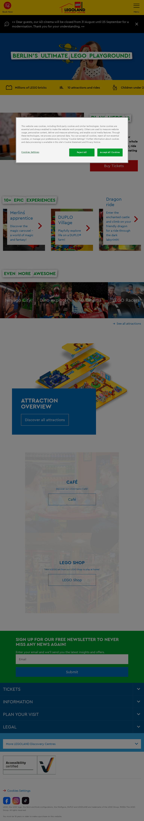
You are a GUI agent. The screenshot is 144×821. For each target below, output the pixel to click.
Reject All (82, 152)
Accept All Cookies (110, 152)
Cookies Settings (30, 152)
